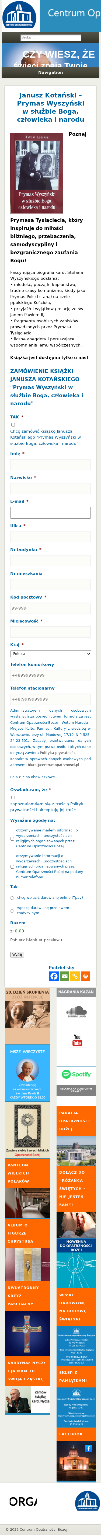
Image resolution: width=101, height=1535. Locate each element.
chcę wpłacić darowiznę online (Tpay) (50, 898)
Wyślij (17, 955)
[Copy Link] (75, 976)
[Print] (85, 976)
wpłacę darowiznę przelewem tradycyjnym (43, 910)
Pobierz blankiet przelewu (36, 940)
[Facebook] (54, 976)
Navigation (50, 72)
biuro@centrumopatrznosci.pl (53, 765)
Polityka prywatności (58, 753)
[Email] (64, 976)
